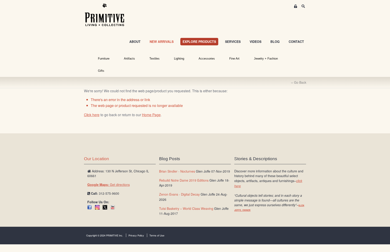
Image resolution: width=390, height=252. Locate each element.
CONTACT (296, 41)
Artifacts (129, 58)
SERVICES (233, 41)
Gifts (101, 70)
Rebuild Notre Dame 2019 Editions (184, 180)
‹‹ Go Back (298, 82)
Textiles (154, 58)
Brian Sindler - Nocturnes (177, 171)
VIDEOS (255, 41)
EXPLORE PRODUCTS (199, 41)
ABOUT (135, 41)
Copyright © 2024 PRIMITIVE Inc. (104, 235)
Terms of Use (156, 235)
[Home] (108, 15)
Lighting (179, 58)
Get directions (108, 184)
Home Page (151, 114)
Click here (92, 114)
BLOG (275, 41)
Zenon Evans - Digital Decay (179, 194)
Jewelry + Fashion (266, 58)
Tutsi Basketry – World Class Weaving (186, 208)
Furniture (103, 58)
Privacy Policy (136, 235)
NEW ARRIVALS (162, 41)
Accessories (207, 58)
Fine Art (234, 58)
